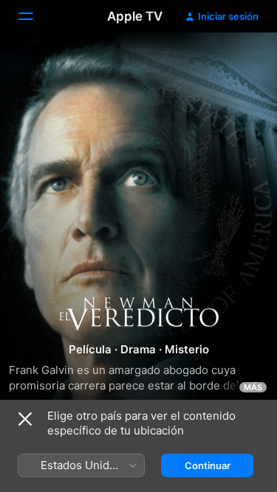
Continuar (207, 465)
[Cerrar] (25, 419)
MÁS (253, 387)
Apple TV (135, 16)
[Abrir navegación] (34, 16)
